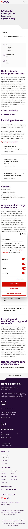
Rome (12, 473)
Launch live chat (5, 417)
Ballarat (3, 471)
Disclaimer (17, 502)
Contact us (4, 463)
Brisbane (3, 476)
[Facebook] (2, 490)
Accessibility (4, 502)
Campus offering (10, 110)
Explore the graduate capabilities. (9, 142)
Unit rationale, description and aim (13, 36)
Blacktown (3, 473)
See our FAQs (5, 437)
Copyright (11, 502)
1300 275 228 (7, 445)
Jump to (4, 32)
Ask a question (6, 443)
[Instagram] (4, 490)
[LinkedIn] (7, 490)
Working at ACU (5, 458)
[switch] (24, 264)
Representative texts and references (13, 367)
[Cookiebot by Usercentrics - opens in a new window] (20, 234)
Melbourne (4, 482)
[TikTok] (12, 490)
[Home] (7, 3)
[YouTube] (10, 490)
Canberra (3, 479)
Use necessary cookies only (14, 293)
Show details (20, 279)
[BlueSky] (15, 490)
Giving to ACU (4, 460)
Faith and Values (5, 455)
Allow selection (14, 288)
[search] (23, 2)
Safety (8, 504)
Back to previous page (15, 375)
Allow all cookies (14, 283)
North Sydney (14, 471)
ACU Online (14, 479)
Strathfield (14, 476)
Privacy (3, 504)
